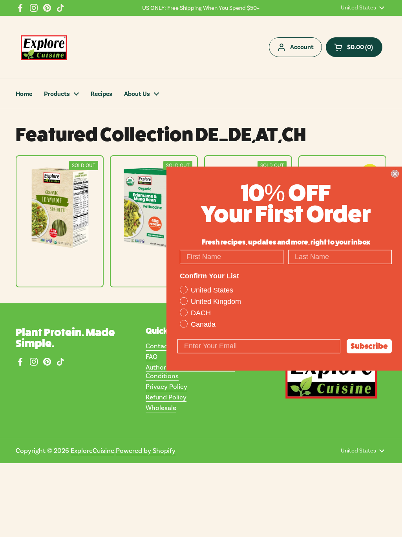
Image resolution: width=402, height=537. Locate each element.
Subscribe (369, 345)
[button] (354, 47)
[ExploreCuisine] (43, 47)
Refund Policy (166, 397)
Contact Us (163, 346)
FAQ (151, 356)
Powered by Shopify (145, 450)
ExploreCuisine (92, 450)
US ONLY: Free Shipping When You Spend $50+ (200, 8)
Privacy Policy (166, 386)
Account (302, 47)
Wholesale (161, 408)
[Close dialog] (395, 174)
